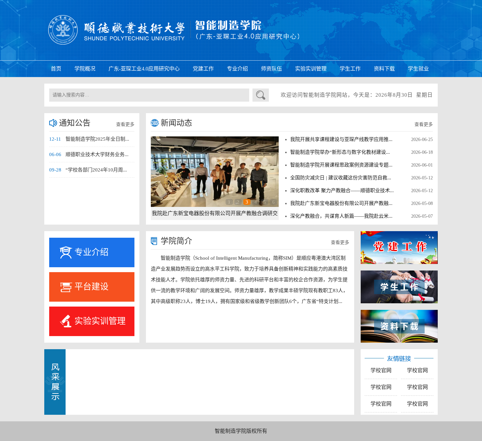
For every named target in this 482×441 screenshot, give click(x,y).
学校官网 (381, 370)
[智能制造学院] (241, 29)
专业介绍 (237, 68)
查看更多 (125, 124)
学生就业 (418, 68)
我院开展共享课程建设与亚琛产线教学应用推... (341, 139)
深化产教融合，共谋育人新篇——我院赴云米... (341, 216)
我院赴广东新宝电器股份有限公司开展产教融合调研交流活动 (215, 215)
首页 (56, 68)
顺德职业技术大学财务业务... (97, 154)
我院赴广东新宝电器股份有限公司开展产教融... (341, 203)
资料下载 (384, 68)
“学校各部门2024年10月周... (96, 169)
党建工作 (203, 68)
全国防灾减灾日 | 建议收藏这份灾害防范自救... (340, 177)
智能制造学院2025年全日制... (97, 139)
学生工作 (350, 68)
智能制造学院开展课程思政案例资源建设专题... (341, 165)
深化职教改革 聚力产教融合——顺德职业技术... (342, 190)
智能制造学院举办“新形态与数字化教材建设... (340, 152)
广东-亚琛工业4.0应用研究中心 (144, 68)
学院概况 (84, 68)
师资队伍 (271, 68)
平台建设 (91, 286)
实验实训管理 (311, 68)
